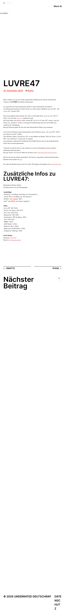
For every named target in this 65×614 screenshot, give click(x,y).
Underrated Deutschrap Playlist (46, 152)
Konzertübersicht (56, 164)
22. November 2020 (13, 91)
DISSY (13, 201)
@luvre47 (13, 238)
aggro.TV (20, 118)
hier (21, 159)
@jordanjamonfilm (15, 240)
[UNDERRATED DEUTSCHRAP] (7, 6)
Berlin (31, 91)
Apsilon (15, 199)
